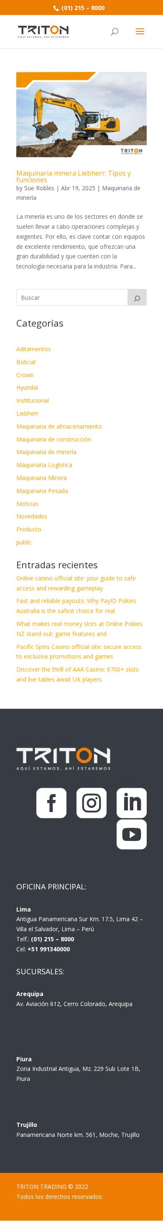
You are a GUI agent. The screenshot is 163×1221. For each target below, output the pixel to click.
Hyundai (27, 387)
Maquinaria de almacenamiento (59, 426)
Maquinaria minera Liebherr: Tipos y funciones (73, 176)
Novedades (31, 516)
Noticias (27, 504)
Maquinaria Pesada (42, 491)
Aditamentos (33, 349)
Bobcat (26, 362)
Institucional (32, 400)
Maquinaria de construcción (53, 439)
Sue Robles (39, 188)
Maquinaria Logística (44, 465)
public (24, 542)
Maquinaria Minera (41, 478)
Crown (25, 375)
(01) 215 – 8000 (82, 8)
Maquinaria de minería (46, 452)
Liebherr (27, 413)
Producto (28, 529)
